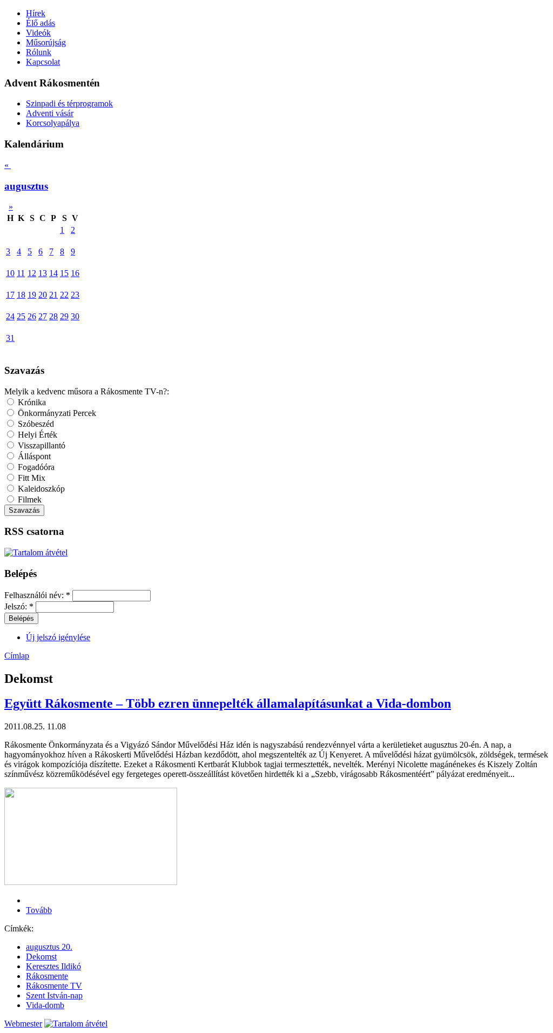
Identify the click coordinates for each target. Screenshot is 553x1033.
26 (32, 316)
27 (42, 316)
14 (53, 273)
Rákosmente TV (54, 985)
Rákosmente (47, 976)
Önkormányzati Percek (56, 413)
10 (10, 273)
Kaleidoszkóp (40, 488)
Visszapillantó (40, 445)
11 (21, 273)
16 (75, 273)
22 (64, 294)
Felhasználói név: (37, 595)
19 (32, 294)
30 (75, 316)
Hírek (35, 13)
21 (53, 294)
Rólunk (38, 52)
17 (10, 294)
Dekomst (41, 956)
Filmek (29, 499)
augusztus (26, 186)
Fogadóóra (35, 467)
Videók (38, 32)
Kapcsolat (43, 61)
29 (64, 316)
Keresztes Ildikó (53, 966)
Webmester (23, 1023)
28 (53, 316)
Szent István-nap (54, 995)
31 (10, 338)
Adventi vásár (49, 113)
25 (21, 316)
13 (42, 273)
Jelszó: (18, 606)
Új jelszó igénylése (58, 637)
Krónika (31, 402)
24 (10, 316)
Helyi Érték (36, 434)
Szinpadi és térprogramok (69, 103)
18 (21, 294)
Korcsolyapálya (52, 123)
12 (32, 273)
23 (75, 294)
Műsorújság (46, 42)
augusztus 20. (49, 946)
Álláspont (33, 456)
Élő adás (40, 23)
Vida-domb (45, 1005)
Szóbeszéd (35, 423)
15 (64, 273)
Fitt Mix (30, 477)
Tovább (39, 910)
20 (42, 294)
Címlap (16, 655)
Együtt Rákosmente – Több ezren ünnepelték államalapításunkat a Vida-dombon (227, 703)
